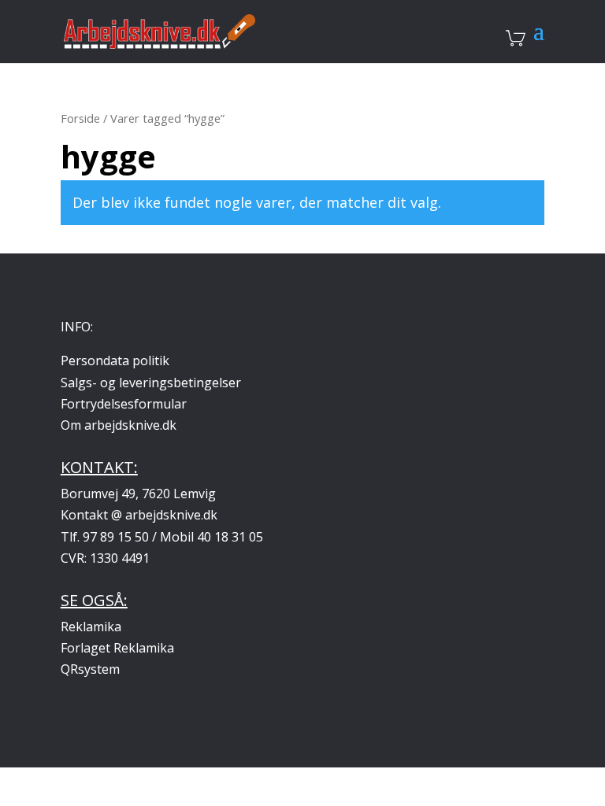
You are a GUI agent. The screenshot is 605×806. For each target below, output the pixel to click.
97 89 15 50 (116, 536)
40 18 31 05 (230, 536)
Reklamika (91, 626)
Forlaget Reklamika (117, 647)
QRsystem (90, 669)
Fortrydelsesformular (124, 403)
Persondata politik (115, 360)
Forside (80, 118)
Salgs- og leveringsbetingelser (151, 382)
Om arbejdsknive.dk (118, 425)
